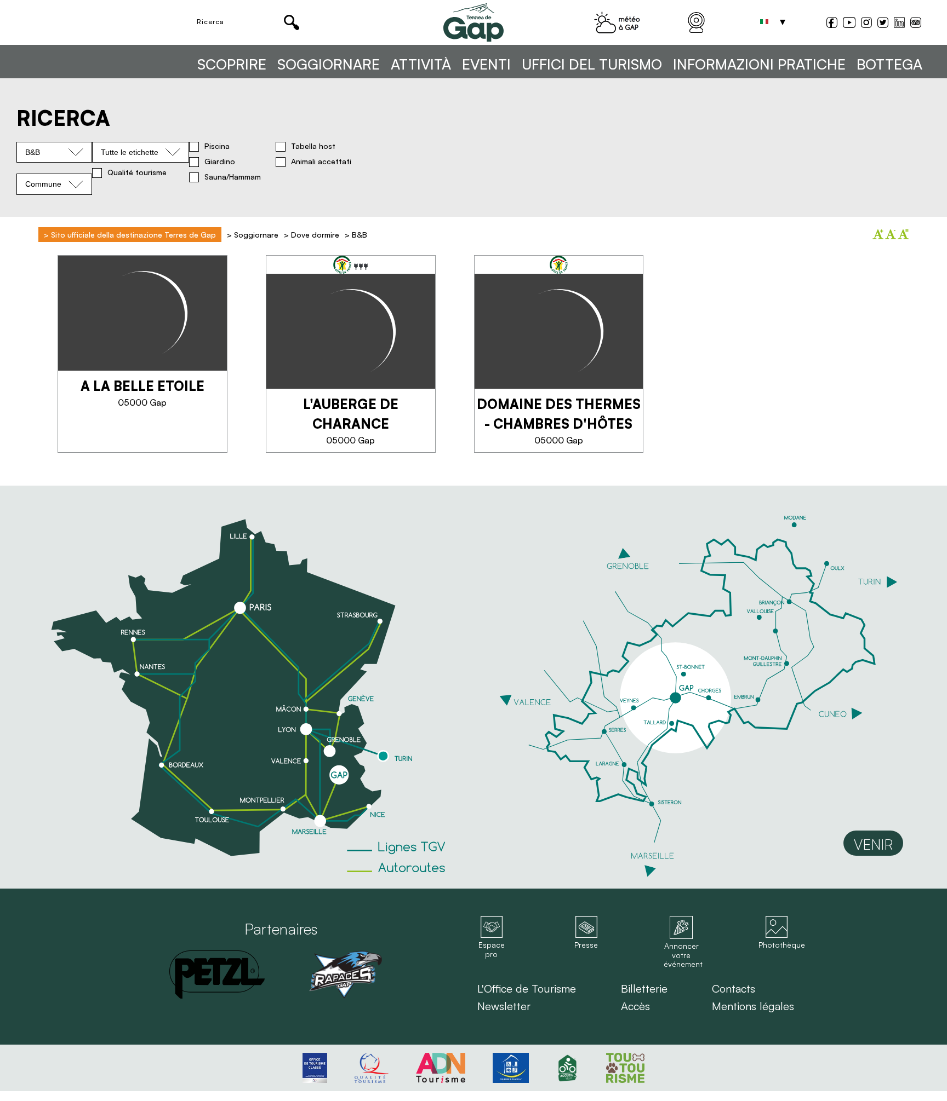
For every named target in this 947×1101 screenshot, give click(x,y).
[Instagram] (866, 24)
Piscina (217, 146)
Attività (421, 64)
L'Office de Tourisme (526, 988)
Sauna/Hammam (232, 176)
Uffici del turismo (592, 64)
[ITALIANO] (764, 22)
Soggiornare (328, 64)
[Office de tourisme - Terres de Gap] (473, 22)
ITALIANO (764, 22)
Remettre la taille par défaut (903, 234)
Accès (635, 1006)
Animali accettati (321, 161)
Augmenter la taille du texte (877, 234)
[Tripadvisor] (915, 24)
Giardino (219, 161)
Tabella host (313, 146)
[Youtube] (849, 24)
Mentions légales (753, 1006)
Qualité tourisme (137, 172)
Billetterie (644, 988)
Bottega (889, 64)
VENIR (873, 844)
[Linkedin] (899, 22)
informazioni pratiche (759, 64)
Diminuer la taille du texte (890, 234)
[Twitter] (882, 24)
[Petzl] (217, 974)
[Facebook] (831, 24)
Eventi (486, 64)
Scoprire (231, 64)
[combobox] (54, 152)
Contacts (733, 988)
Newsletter (503, 1006)
